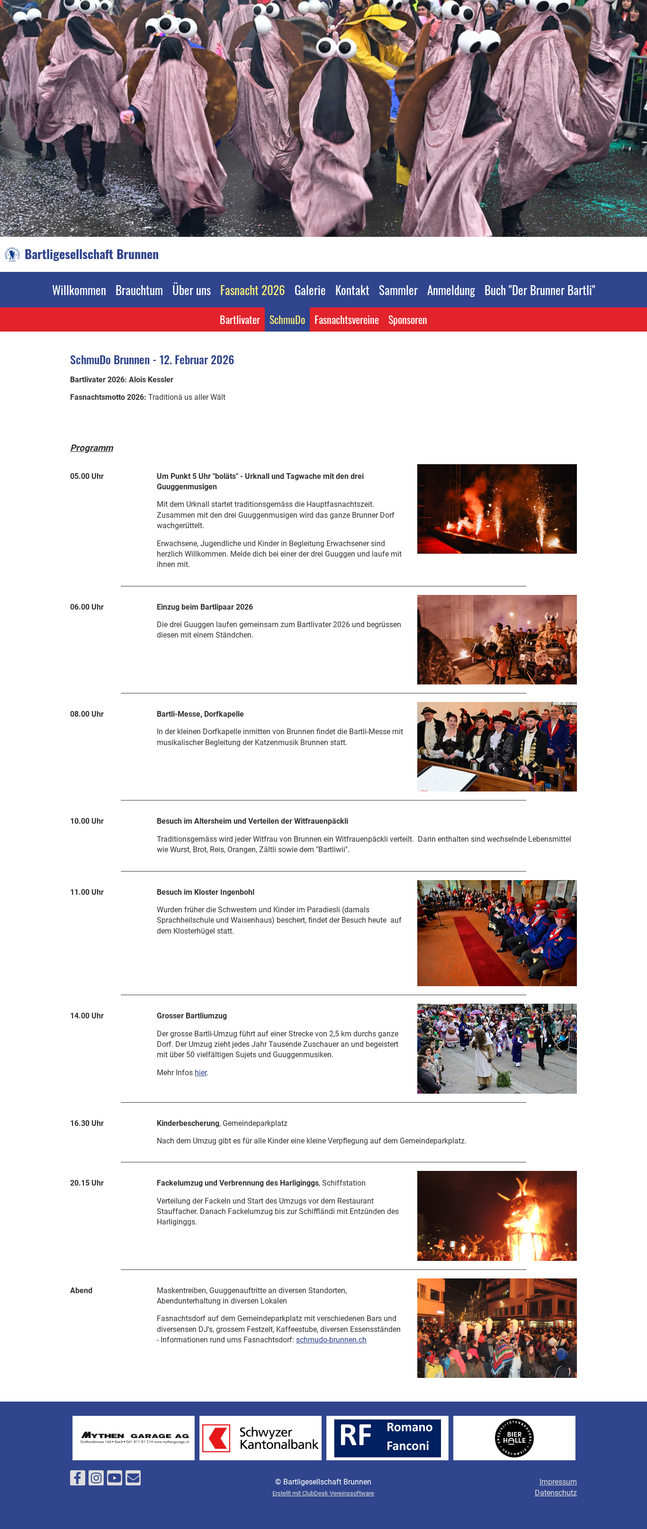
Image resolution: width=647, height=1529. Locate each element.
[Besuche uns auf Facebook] (77, 1480)
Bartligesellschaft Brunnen (92, 253)
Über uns (191, 289)
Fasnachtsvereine (347, 319)
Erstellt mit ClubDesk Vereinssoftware (323, 1493)
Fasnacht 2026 (252, 289)
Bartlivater (240, 319)
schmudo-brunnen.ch (331, 1339)
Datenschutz (556, 1492)
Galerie (310, 289)
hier (201, 1072)
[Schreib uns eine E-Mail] (133, 1480)
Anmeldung (451, 289)
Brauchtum (139, 289)
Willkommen (79, 289)
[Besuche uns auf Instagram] (96, 1480)
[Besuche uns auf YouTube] (114, 1480)
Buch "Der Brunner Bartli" (540, 289)
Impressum (558, 1481)
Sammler (398, 289)
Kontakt (352, 289)
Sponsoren (407, 319)
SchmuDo (287, 319)
